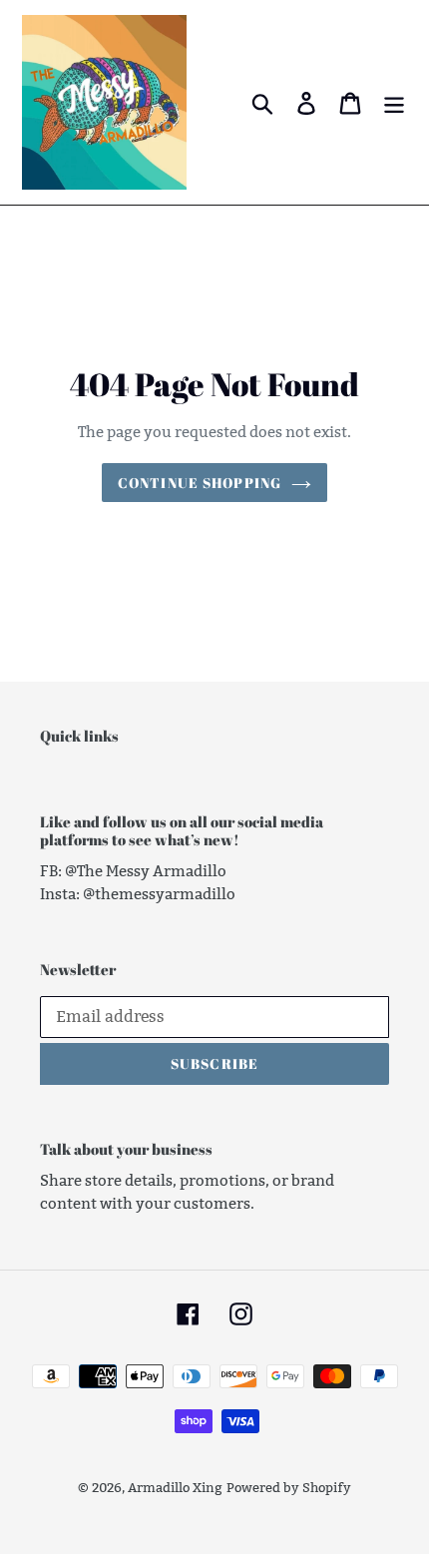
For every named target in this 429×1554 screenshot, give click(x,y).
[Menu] (394, 103)
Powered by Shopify (288, 1487)
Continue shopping (199, 482)
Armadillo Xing (175, 1487)
